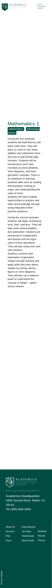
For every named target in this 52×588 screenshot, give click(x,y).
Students (42, 531)
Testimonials (28, 536)
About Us (10, 527)
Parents (41, 536)
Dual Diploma (28, 527)
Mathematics (16, 129)
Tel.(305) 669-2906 (18, 509)
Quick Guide (28, 540)
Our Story (26, 531)
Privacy (41, 540)
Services (10, 531)
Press (8, 540)
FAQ (8, 536)
